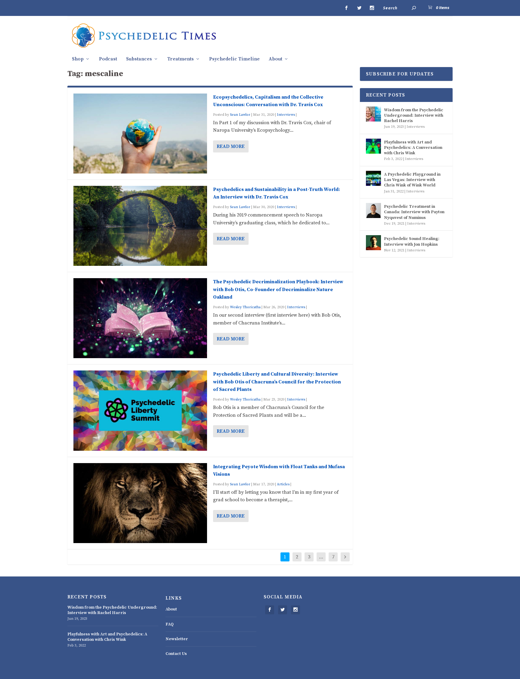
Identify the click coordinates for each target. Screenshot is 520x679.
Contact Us (176, 653)
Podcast (108, 59)
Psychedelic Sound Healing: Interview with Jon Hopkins (411, 241)
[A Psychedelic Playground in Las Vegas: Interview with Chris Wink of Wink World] (373, 178)
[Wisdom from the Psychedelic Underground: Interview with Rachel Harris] (373, 113)
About (275, 59)
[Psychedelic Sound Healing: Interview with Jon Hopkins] (373, 242)
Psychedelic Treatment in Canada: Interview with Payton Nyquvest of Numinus (414, 212)
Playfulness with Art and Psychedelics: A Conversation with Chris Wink (413, 148)
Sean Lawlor (240, 114)
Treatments (180, 59)
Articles (283, 484)
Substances (139, 59)
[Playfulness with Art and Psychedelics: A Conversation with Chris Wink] (373, 146)
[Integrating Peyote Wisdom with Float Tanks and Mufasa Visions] (140, 503)
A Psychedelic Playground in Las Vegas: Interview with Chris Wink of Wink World (412, 180)
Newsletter (177, 639)
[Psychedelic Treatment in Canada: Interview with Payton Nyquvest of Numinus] (373, 210)
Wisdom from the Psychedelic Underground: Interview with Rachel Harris (413, 115)
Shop (78, 59)
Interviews (286, 114)
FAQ (170, 624)
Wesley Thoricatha (245, 307)
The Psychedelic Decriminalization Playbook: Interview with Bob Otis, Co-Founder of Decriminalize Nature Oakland (278, 289)
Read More (231, 146)
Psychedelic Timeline (234, 59)
